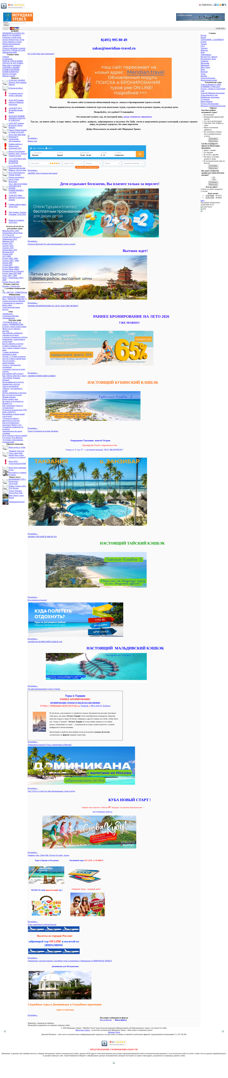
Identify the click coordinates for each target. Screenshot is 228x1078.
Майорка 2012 (8, 241)
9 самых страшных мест (12, 346)
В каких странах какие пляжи (14, 327)
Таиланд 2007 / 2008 (10, 261)
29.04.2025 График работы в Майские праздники (16, 102)
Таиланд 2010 (8, 248)
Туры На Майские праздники (213, 93)
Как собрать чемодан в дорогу (14, 376)
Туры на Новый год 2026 (211, 84)
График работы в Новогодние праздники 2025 (15, 146)
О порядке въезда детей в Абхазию (16, 94)
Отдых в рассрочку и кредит (14, 48)
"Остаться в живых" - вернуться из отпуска (11, 419)
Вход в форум (121, 1020)
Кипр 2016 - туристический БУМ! (17, 462)
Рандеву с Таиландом (11, 286)
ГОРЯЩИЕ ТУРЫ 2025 (210, 87)
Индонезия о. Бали (208, 59)
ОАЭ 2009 (6, 256)
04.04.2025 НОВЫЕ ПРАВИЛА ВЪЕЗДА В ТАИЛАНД (17, 118)
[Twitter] (218, 4)
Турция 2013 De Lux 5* (11, 237)
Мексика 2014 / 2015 (10, 231)
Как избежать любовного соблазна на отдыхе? (12, 334)
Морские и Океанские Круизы (213, 106)
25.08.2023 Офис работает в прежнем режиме (17, 197)
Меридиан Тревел (82, 1030)
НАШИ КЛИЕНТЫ (10, 72)
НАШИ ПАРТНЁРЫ (10, 69)
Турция (204, 44)
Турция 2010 (7, 254)
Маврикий (205, 65)
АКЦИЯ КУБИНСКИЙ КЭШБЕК (42, 376)
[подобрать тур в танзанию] (88, 526)
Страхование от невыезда (12, 303)
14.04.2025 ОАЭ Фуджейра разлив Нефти (16, 110)
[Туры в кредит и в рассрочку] (46, 867)
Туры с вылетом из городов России (42, 924)
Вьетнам (204, 72)
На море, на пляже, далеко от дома (211, 158)
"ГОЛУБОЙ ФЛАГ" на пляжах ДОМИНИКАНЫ (12, 323)
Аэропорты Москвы (10, 316)
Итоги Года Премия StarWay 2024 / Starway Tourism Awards (18, 153)
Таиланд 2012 (8, 246)
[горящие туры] (87, 916)
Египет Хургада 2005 (11, 282)
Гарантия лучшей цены (11, 37)
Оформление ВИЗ (9, 52)
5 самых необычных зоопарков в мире (10, 353)
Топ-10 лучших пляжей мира (14, 359)
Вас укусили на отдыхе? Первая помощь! (12, 396)
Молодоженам (206, 102)
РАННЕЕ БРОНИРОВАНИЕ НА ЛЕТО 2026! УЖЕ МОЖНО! (53, 306)
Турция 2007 (7, 265)
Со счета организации (213, 121)
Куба (203, 52)
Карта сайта (7, 305)
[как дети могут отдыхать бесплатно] (93, 237)
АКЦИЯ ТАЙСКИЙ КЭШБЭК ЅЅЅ (42, 537)
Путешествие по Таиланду (13, 271)
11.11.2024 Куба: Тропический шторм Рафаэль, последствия (17, 168)
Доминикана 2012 (9, 239)
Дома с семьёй (210, 150)
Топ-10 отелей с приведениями (8, 362)
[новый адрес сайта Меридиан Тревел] (113, 98)
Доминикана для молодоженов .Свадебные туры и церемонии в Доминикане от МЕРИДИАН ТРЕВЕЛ (70, 961)
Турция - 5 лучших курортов (14, 356)
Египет (204, 42)
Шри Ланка (205, 67)
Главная (5, 57)
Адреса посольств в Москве (13, 301)
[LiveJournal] (225, 4)
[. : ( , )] (114, 1063)
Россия (203, 35)
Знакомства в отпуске (11, 384)
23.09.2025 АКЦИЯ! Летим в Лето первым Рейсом (17, 82)
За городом (208, 152)
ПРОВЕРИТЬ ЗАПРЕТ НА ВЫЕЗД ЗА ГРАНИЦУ (13, 34)
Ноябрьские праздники (210, 97)
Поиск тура (32, 141)
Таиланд (204, 48)
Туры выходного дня (209, 95)
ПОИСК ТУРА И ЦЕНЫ (12, 61)
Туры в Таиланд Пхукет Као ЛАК (16, 492)
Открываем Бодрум (16, 502)
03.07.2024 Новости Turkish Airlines (17, 174)
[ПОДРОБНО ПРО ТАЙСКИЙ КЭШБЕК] (96, 587)
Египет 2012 (7, 243)
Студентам (205, 99)
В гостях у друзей (211, 155)
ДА (214, 177)
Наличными (209, 115)
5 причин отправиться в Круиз (14, 337)
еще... (203, 200)
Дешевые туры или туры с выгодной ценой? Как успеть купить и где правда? (17, 454)
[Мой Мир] (223, 4)
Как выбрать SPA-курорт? (13, 374)
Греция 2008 (7, 263)
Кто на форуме (106, 1020)
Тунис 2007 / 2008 (9, 276)
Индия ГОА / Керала (209, 57)
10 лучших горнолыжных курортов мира (12, 441)
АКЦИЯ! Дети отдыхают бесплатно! (43, 173)
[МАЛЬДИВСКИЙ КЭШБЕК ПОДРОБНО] (96, 682)
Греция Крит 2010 (9, 250)
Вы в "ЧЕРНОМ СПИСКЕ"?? (14, 299)
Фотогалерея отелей (209, 80)
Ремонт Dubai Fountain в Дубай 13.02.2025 (18, 131)
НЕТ (214, 179)
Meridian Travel (114, 1032)
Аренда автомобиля (10, 386)
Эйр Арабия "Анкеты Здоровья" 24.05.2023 (17, 213)
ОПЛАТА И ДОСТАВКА (12, 63)
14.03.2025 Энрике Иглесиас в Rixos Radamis (16, 125)
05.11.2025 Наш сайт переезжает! (41, 54)
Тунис (203, 74)
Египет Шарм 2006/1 (10, 267)
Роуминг (5, 380)
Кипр (203, 69)
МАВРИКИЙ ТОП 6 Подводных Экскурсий (17, 481)
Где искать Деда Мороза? (12, 438)
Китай (203, 37)
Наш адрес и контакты (11, 65)
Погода (5, 309)
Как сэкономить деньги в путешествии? (12, 407)
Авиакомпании (8, 318)
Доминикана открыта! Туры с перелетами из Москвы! (50, 745)
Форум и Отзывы (9, 74)
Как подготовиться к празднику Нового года (11, 424)
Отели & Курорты (208, 78)
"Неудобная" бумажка (11, 378)
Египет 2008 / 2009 (10, 258)
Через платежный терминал (211, 129)
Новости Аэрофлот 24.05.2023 (16, 221)
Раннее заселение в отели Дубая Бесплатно (16, 179)
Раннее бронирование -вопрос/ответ (11, 45)
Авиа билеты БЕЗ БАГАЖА (13, 297)
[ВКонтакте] (215, 4)
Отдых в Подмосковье (210, 104)
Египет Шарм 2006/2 (10, 269)
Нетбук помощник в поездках (14, 393)
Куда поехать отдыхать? (37, 600)
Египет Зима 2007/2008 (11, 273)
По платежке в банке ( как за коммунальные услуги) (213, 134)
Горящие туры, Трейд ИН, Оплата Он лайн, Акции (48, 855)
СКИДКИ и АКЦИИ (10, 67)
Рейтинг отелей (8, 76)
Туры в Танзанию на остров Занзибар (43, 431)
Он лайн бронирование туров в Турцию (44, 689)
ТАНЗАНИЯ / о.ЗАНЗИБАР (212, 40)
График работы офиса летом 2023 (17, 205)
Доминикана (206, 55)
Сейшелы (204, 61)
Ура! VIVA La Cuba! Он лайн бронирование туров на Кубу (51, 791)
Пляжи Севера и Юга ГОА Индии (17, 487)
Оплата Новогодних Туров (13, 40)
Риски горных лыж (10, 399)
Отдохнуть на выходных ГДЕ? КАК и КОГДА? (14, 411)
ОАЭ (203, 46)
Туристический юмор (11, 307)
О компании (7, 59)
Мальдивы (205, 63)
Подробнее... (33, 138)
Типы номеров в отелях (12, 42)
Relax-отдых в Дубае (17, 447)
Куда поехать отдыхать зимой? (14, 435)
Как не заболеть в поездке (12, 344)
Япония (204, 76)
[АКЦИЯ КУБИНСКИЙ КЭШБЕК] (92, 420)
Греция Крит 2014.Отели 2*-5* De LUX (12, 234)
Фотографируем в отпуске (13, 382)
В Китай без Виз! (16, 88)
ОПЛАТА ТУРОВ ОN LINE (13, 50)
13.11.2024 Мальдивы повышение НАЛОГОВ (17, 161)
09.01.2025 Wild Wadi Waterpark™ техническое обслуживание (17, 138)
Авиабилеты (7, 314)
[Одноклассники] (220, 4)
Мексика (204, 50)
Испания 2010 (8, 252)
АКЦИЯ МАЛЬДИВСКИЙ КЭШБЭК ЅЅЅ (45, 642)
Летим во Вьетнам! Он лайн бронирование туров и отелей (51, 244)
